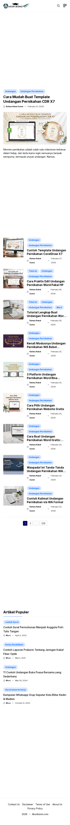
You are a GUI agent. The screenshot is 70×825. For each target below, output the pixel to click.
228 (44, 524)
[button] (58, 6)
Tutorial (33, 271)
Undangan (10, 91)
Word (59, 307)
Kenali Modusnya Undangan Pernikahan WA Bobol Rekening (46, 347)
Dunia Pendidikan (14, 644)
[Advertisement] (35, 51)
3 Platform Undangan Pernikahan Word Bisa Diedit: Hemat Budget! (42, 378)
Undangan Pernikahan (32, 91)
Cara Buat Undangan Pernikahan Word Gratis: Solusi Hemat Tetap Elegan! (46, 440)
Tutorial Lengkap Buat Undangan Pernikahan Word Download (46, 316)
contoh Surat (11, 622)
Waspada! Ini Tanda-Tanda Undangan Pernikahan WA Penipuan (45, 471)
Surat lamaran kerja (15, 689)
